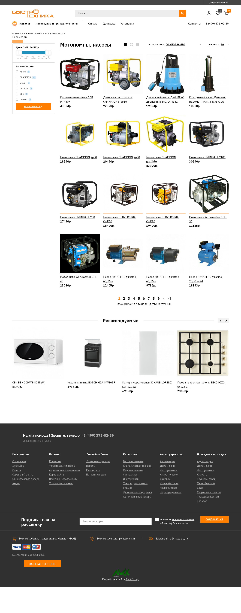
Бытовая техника (133, 461)
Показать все (32, 106)
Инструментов (168, 470)
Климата (202, 474)
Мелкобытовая (168, 487)
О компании (19, 461)
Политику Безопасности (175, 523)
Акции (16, 483)
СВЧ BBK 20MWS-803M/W (28, 382)
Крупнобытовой (206, 479)
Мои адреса (93, 470)
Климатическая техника (137, 465)
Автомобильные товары (137, 496)
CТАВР (24, 82)
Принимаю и (177, 521)
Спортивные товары (209, 492)
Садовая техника (33, 33)
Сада (200, 487)
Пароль (90, 465)
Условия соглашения (61, 483)
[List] (137, 44)
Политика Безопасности (63, 479)
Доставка (18, 465)
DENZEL (25, 99)
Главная (16, 33)
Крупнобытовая (169, 483)
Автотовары (167, 461)
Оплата (16, 470)
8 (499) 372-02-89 (98, 435)
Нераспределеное (170, 492)
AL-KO (24, 71)
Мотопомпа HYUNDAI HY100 (207, 157)
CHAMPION (27, 77)
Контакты (55, 461)
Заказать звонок (42, 564)
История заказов (96, 474)
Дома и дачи (167, 465)
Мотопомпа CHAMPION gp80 (121, 157)
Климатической (169, 474)
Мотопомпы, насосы (55, 33)
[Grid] (125, 44)
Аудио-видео (205, 461)
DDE (23, 94)
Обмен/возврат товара (26, 479)
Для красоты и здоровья (137, 492)
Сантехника (130, 474)
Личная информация (98, 461)
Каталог (202, 501)
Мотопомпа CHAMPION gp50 (78, 157)
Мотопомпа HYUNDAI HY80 (77, 217)
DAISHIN (25, 88)
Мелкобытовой (206, 483)
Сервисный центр (22, 474)
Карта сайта (56, 474)
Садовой (165, 479)
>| (169, 298)
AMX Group (132, 579)
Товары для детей (208, 496)
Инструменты (131, 479)
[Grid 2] (131, 44)
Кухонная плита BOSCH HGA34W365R (91, 382)
